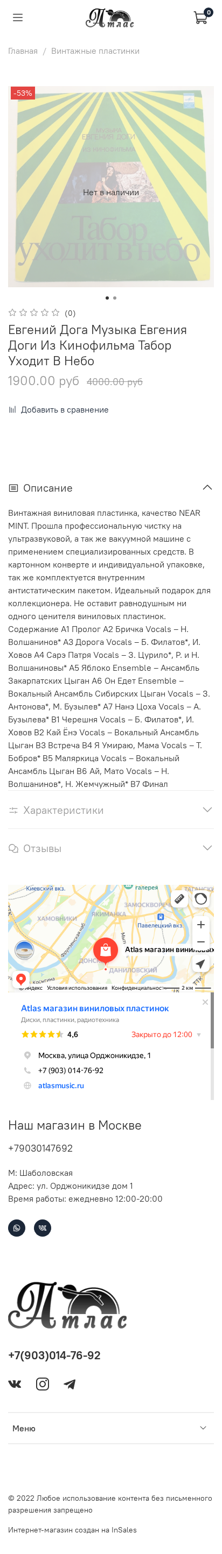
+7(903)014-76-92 (54, 1355)
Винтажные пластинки (95, 50)
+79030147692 (40, 1148)
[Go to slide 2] (114, 298)
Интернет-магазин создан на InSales (72, 1530)
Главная (23, 50)
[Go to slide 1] (107, 298)
